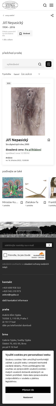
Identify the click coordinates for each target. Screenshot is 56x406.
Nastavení (28, 397)
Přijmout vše (28, 390)
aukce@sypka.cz (10, 294)
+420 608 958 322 (11, 287)
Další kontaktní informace (15, 300)
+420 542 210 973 (11, 291)
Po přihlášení (33, 149)
